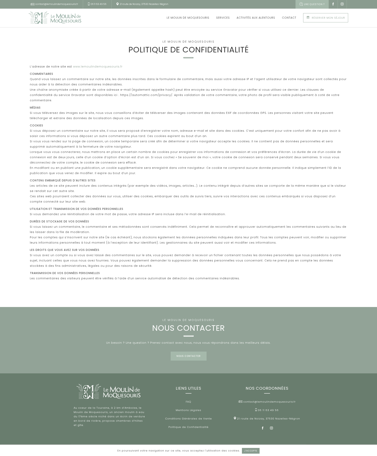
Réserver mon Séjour (328, 18)
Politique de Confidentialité (188, 427)
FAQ (188, 402)
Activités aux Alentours (256, 18)
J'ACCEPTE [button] (250, 450)
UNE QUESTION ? (314, 4)
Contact (289, 18)
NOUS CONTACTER (189, 356)
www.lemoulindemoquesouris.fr (98, 67)
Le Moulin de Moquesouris (188, 18)
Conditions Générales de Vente (188, 418)
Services (223, 18)
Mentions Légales (188, 410)
